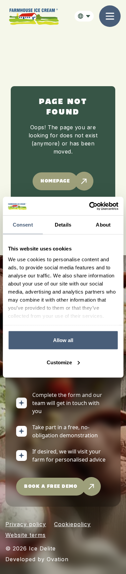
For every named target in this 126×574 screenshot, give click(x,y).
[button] (84, 16)
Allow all (63, 340)
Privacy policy (25, 524)
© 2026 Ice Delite (30, 548)
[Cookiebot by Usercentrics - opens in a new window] (89, 206)
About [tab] (103, 225)
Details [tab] (63, 225)
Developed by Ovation (37, 559)
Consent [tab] (23, 225)
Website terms (25, 535)
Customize (59, 362)
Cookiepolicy (72, 524)
